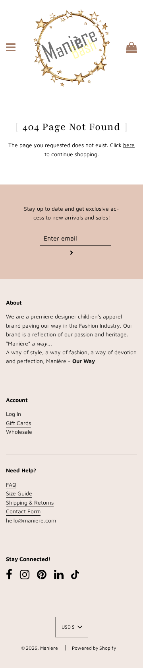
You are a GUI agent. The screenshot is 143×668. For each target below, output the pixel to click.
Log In (13, 413)
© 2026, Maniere (39, 648)
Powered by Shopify (94, 648)
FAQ (11, 484)
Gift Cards (18, 422)
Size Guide (19, 493)
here (129, 145)
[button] (71, 627)
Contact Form (23, 511)
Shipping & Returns (30, 502)
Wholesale (19, 431)
